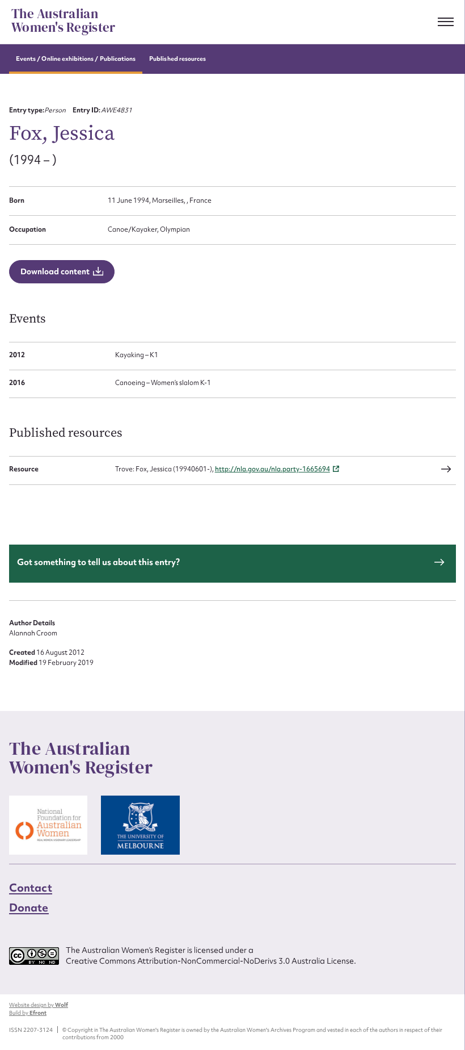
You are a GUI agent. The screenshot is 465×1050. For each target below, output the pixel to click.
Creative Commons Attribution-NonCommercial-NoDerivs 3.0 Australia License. (211, 961)
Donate (29, 907)
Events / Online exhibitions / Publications (76, 59)
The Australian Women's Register (63, 21)
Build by (27, 1012)
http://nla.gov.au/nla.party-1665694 (272, 469)
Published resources (177, 59)
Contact (30, 887)
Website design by (38, 1005)
